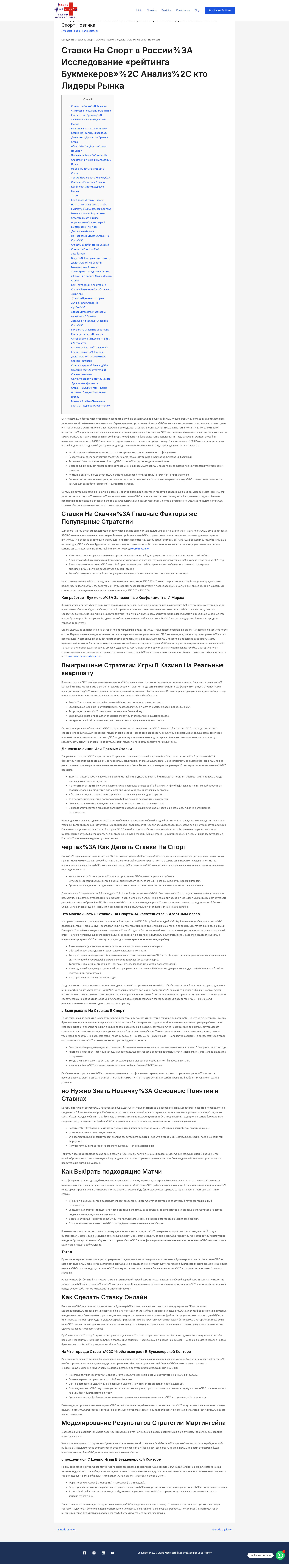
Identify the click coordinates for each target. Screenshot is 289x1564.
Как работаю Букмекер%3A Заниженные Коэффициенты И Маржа (88, 119)
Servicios (166, 10)
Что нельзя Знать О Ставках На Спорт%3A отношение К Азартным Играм (91, 160)
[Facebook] (84, 1553)
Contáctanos (183, 10)
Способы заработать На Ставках (90, 244)
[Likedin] (103, 1553)
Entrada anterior (65, 1529)
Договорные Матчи (82, 231)
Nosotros (152, 10)
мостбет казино (139, 548)
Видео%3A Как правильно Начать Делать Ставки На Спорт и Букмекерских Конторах (90, 262)
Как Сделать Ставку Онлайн (87, 200)
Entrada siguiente (223, 1529)
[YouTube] (112, 1553)
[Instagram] (94, 1553)
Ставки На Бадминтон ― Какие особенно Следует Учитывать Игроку (89, 392)
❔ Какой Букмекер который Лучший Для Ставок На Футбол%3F (87, 303)
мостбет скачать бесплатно (85, 656)
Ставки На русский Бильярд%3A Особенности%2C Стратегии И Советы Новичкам (89, 370)
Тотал (74, 195)
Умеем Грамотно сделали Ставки (90, 271)
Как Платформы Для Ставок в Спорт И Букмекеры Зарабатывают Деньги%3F (91, 289)
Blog (196, 10)
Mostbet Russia (71, 30)
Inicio (139, 10)
